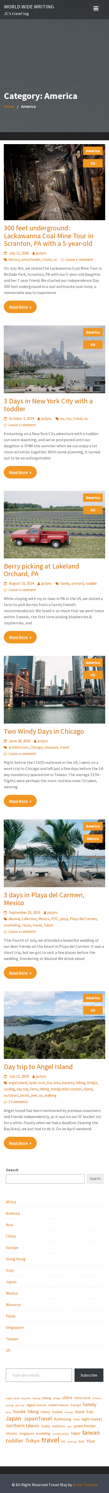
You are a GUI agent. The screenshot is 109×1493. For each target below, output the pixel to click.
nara (76, 1419)
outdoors (11, 1095)
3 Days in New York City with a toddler (48, 404)
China (11, 1236)
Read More (18, 306)
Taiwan (12, 1338)
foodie (19, 1411)
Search (12, 1169)
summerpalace (60, 1433)
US (92, 163)
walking (51, 1095)
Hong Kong (16, 1258)
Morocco (13, 1304)
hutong (69, 1412)
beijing (36, 1398)
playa (64, 918)
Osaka (45, 1426)
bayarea (68, 1082)
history (14, 259)
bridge (92, 1082)
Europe (12, 1247)
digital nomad (36, 1405)
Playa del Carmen (83, 918)
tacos (26, 925)
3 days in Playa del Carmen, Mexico (44, 898)
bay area (53, 1082)
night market (92, 1419)
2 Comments (18, 1101)
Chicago (36, 747)
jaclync (41, 253)
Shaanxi (11, 1433)
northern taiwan (22, 1425)
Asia (9, 1224)
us (55, 259)
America (93, 150)
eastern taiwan (58, 1405)
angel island (18, 1082)
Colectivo (29, 918)
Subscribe (89, 1375)
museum (51, 747)
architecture (18, 747)
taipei (75, 1433)
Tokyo (32, 1441)
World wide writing (29, 6)
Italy (10, 1270)
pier (34, 1095)
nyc (68, 418)
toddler (91, 583)
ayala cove (37, 1082)
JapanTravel (37, 1419)
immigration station (66, 1089)
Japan (11, 1281)
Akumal (14, 918)
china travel (82, 1398)
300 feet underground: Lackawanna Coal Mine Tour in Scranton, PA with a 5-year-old (49, 235)
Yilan (90, 1441)
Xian (81, 1441)
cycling (9, 1089)
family (65, 583)
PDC (54, 918)
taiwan (91, 1433)
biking (80, 1082)
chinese (96, 1398)
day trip (22, 1089)
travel (46, 259)
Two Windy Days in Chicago (44, 731)
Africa (11, 1201)
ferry (34, 1089)
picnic (24, 1095)
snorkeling (12, 925)
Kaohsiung (62, 1419)
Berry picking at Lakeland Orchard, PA (41, 569)
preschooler (31, 259)
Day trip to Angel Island (38, 1066)
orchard (77, 583)
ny (62, 418)
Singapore (15, 1327)
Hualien (57, 1412)
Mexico (93, 838)
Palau (10, 1315)
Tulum (48, 925)
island (88, 1089)
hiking (44, 1089)
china (67, 1397)
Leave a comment (79, 259)
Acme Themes (85, 1484)
